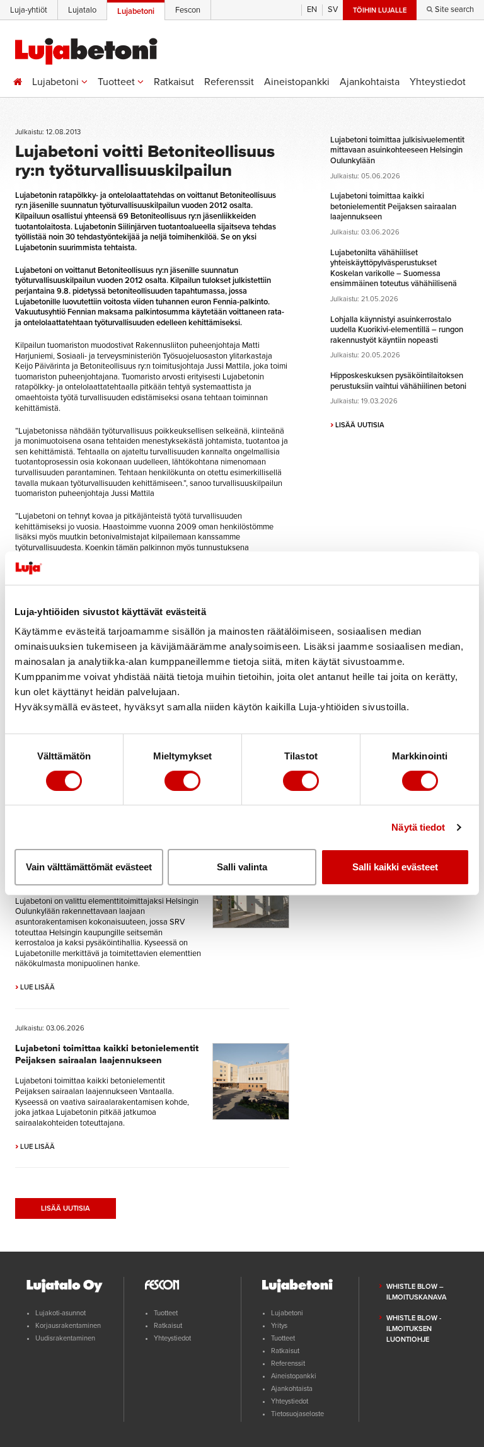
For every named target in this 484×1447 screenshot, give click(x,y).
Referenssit (229, 82)
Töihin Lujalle (379, 10)
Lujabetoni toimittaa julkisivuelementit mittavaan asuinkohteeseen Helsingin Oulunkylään (397, 150)
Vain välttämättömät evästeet (89, 867)
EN (312, 9)
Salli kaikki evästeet (395, 867)
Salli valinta (242, 867)
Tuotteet (117, 82)
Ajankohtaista (370, 82)
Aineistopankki (297, 82)
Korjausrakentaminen (68, 1326)
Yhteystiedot (438, 82)
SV (333, 9)
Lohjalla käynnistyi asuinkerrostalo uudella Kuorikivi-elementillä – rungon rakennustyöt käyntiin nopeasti (396, 329)
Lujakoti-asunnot (60, 1313)
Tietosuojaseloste (297, 1414)
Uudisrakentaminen (65, 1338)
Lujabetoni (56, 82)
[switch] (182, 781)
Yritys (279, 1326)
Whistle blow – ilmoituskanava (416, 1292)
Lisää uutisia (65, 1208)
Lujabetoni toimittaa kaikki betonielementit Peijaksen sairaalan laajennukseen (107, 1054)
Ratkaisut (174, 82)
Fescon (187, 10)
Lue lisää (35, 987)
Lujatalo (82, 10)
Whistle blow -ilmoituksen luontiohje (413, 1328)
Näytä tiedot (418, 827)
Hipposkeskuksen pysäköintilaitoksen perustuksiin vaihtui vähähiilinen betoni (398, 381)
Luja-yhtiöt (28, 10)
